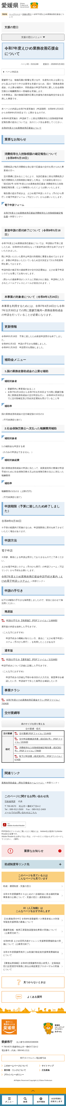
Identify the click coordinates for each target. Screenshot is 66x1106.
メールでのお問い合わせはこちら (21, 812)
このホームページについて (16, 1066)
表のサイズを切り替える (33, 724)
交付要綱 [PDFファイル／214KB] (35, 733)
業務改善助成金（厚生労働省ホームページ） (23, 783)
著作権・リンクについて (15, 1070)
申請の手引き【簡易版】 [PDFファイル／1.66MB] (31, 620)
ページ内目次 (12, 72)
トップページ (14, 14)
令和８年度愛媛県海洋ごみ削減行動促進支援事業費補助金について (31, 953)
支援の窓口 (26, 14)
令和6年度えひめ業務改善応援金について (21, 128)
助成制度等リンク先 (17, 864)
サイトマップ (48, 1066)
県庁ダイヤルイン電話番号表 (33, 1058)
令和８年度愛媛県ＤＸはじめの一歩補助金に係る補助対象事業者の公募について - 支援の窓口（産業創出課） (31, 895)
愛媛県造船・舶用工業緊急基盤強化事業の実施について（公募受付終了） (30, 931)
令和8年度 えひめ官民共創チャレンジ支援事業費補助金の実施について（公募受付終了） (32, 942)
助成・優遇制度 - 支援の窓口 (17, 886)
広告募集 (46, 1070)
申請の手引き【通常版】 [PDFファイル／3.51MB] (31, 659)
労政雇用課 (10, 801)
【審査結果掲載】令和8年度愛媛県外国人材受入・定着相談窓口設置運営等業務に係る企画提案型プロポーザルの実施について (31, 966)
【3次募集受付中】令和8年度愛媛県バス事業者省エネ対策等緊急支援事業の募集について (31, 920)
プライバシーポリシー (14, 1075)
